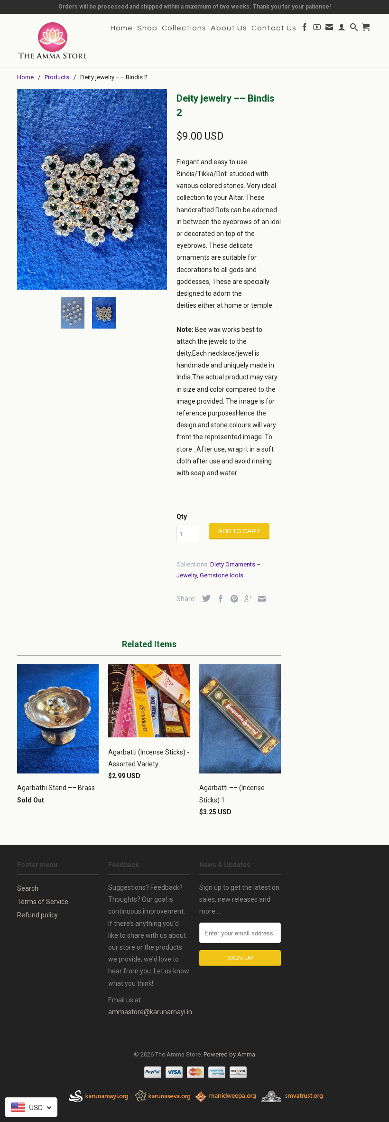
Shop (147, 28)
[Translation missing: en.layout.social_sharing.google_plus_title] (246, 599)
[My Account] (342, 29)
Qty (181, 516)
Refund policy (37, 915)
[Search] (354, 29)
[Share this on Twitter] (204, 598)
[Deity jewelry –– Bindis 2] (92, 189)
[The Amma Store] (52, 40)
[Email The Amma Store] (329, 29)
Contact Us (273, 28)
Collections (184, 28)
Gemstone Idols (221, 575)
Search (27, 888)
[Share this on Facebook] (218, 599)
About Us (229, 28)
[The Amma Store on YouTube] (317, 29)
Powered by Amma (229, 1054)
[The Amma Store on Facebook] (305, 29)
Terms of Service (42, 901)
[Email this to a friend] (259, 599)
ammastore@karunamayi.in (150, 1012)
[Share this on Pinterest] (232, 599)
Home (122, 28)
